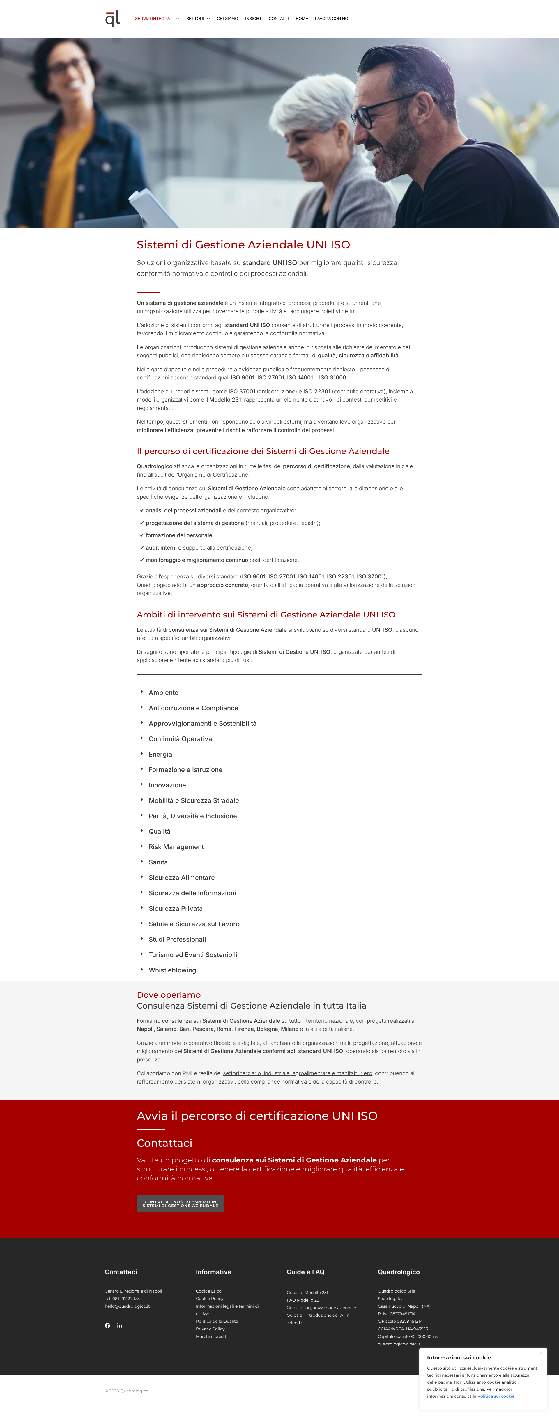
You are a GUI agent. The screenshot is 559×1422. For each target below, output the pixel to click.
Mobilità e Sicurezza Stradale (194, 800)
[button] (157, 18)
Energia (160, 754)
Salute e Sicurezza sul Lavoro (194, 924)
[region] (483, 1379)
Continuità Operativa (180, 739)
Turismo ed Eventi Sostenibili (193, 954)
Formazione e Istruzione (185, 769)
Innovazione (167, 785)
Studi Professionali (177, 939)
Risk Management (176, 847)
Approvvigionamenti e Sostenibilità (203, 723)
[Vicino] (541, 1353)
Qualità (160, 831)
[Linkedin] (119, 1325)
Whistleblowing (172, 970)
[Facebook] (107, 1325)
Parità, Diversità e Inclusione (193, 816)
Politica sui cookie (495, 1396)
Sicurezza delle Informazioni (192, 893)
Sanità (158, 862)
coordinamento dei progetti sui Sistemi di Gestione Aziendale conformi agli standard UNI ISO (287, 1214)
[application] (176, 18)
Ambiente (163, 692)
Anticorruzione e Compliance (193, 708)
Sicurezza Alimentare (182, 877)
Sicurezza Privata (176, 908)
